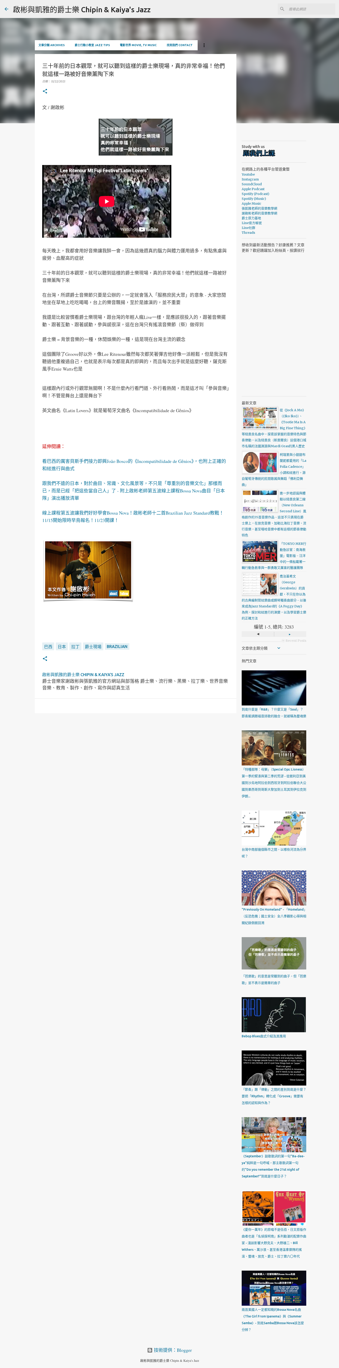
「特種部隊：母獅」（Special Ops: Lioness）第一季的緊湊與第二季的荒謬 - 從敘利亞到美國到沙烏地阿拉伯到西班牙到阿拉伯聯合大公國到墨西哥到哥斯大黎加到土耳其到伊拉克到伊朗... (274, 783)
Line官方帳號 (252, 223)
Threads (248, 233)
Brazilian (117, 646)
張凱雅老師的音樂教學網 (259, 208)
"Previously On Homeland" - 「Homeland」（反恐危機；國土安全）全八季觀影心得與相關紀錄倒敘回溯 (274, 916)
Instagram (250, 179)
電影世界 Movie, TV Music (138, 45)
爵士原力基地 (251, 218)
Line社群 (248, 228)
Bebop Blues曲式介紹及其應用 (264, 1036)
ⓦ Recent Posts (294, 641)
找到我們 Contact (180, 45)
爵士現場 (93, 646)
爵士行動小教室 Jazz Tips (92, 45)
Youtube (248, 174)
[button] (45, 91)
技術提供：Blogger (172, 1350)
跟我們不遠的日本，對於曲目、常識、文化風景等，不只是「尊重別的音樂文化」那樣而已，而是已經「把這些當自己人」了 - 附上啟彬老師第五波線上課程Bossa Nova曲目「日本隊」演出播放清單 (133, 490)
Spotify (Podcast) (255, 194)
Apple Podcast (253, 189)
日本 (62, 646)
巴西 (48, 646)
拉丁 (75, 646)
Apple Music (251, 203)
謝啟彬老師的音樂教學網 (259, 213)
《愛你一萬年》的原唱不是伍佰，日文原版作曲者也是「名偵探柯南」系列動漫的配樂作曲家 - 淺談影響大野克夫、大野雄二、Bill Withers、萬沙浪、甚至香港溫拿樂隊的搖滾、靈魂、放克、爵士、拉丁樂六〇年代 (274, 1243)
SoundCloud (252, 184)
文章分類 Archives (52, 45)
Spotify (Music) (254, 199)
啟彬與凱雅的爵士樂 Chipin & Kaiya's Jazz (82, 9)
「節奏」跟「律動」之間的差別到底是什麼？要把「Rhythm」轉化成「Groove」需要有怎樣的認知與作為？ (274, 1096)
